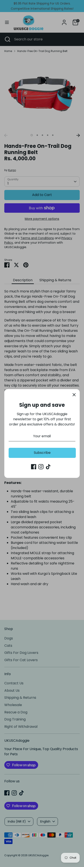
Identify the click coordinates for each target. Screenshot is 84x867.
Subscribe (42, 452)
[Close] (74, 394)
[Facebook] (33, 466)
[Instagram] (41, 466)
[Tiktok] (48, 466)
